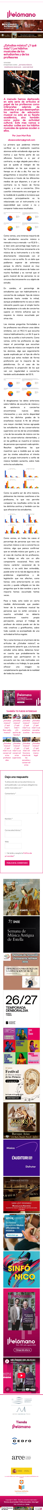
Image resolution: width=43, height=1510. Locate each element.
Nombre (9, 819)
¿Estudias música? (25, 65)
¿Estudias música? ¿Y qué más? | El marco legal (36, 749)
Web (7, 841)
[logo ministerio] (21, 1471)
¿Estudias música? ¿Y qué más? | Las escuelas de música (36, 726)
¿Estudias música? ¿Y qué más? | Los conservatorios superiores (16, 750)
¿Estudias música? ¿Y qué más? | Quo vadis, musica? (7, 726)
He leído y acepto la (18, 854)
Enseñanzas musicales (12, 67)
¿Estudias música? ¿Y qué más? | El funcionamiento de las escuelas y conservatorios (26, 754)
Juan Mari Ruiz (27, 67)
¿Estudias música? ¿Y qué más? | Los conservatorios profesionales (7, 751)
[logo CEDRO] (21, 1441)
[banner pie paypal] (21, 1508)
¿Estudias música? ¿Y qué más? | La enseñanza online (26, 726)
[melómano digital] (21, 897)
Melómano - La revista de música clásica (21, 14)
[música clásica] (21, 1232)
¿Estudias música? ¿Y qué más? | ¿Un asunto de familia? (17, 727)
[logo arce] (21, 1457)
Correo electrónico (13, 830)
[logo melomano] (21, 1405)
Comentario (10, 793)
